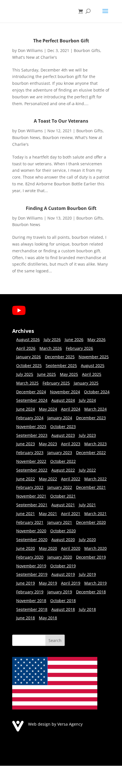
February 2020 (29, 557)
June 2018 (25, 617)
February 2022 (29, 487)
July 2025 (24, 374)
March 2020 (95, 548)
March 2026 (50, 348)
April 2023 (70, 443)
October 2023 (63, 426)
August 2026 (28, 339)
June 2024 (25, 409)
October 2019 (63, 565)
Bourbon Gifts (87, 50)
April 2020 (70, 548)
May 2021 (48, 513)
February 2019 (29, 591)
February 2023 (29, 452)
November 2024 (65, 391)
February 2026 (79, 348)
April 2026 (25, 348)
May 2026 (96, 339)
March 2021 (95, 513)
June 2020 (25, 548)
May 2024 (48, 409)
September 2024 (31, 400)
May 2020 (48, 548)
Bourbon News (26, 137)
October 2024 (97, 391)
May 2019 (48, 583)
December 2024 (31, 391)
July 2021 (87, 504)
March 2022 (95, 478)
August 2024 (63, 400)
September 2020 (31, 539)
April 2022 (70, 478)
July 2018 (87, 609)
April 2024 (70, 409)
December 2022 (91, 452)
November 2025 (94, 356)
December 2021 (91, 487)
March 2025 (27, 383)
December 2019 (91, 557)
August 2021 (63, 504)
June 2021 (25, 513)
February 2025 (56, 383)
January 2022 (59, 487)
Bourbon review (58, 137)
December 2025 (60, 356)
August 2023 (63, 435)
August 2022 (63, 470)
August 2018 (63, 609)
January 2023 (59, 452)
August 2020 (63, 539)
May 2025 (69, 374)
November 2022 (31, 461)
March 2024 (95, 409)
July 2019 (87, 574)
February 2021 (29, 522)
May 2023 (48, 443)
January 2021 (59, 522)
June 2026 (74, 339)
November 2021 (31, 496)
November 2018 (31, 600)
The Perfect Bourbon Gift (61, 41)
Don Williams (30, 50)
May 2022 (48, 478)
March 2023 (95, 443)
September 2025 (61, 365)
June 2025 (46, 374)
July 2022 (87, 470)
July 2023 (87, 435)
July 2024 (87, 400)
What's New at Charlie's (34, 57)
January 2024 (59, 417)
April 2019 (70, 583)
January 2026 (28, 356)
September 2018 (31, 609)
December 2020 (91, 522)
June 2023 (25, 443)
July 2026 (52, 339)
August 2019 (63, 574)
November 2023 (31, 426)
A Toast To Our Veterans (61, 121)
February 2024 (29, 417)
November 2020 (31, 530)
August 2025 (92, 365)
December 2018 (91, 591)
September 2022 (31, 470)
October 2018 (63, 600)
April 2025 (91, 374)
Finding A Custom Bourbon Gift (61, 208)
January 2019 (59, 591)
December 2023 (91, 417)
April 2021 (70, 513)
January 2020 (59, 557)
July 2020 (87, 539)
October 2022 (63, 461)
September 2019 (31, 574)
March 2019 (95, 583)
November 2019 (31, 565)
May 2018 (48, 617)
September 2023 (31, 435)
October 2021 (63, 496)
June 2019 (25, 583)
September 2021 (31, 504)
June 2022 (25, 478)
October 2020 (63, 530)
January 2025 (86, 383)
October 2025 (29, 365)
